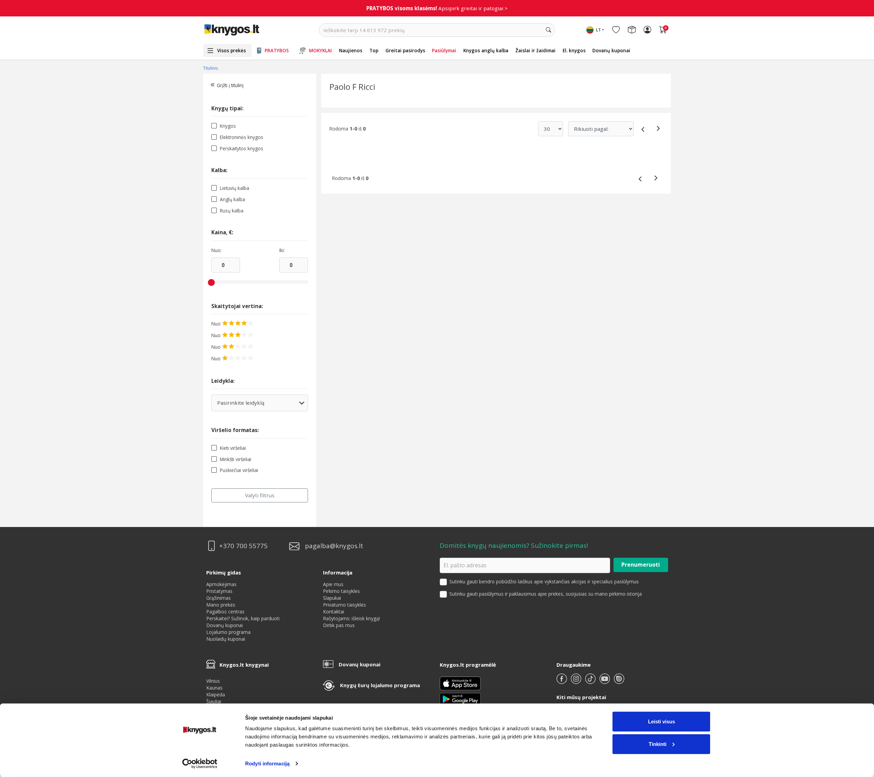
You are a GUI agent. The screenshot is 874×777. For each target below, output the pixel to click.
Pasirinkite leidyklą (259, 405)
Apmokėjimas (221, 584)
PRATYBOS (277, 50)
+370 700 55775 (243, 546)
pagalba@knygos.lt (334, 546)
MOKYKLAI (320, 50)
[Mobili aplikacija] (460, 698)
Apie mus (333, 584)
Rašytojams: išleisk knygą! (351, 618)
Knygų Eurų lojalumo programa (380, 685)
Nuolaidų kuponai (225, 639)
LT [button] (598, 30)
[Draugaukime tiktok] (591, 681)
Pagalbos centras (225, 611)
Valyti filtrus (259, 495)
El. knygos (574, 50)
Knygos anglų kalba (485, 50)
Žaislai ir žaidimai (535, 50)
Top (373, 50)
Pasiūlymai (444, 50)
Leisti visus (661, 721)
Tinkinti (657, 744)
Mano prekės (220, 604)
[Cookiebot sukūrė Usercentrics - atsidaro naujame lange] (200, 764)
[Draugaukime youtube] (605, 681)
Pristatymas (219, 591)
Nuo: (216, 250)
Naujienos (350, 50)
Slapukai (332, 598)
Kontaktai (333, 611)
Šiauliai (213, 701)
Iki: (282, 250)
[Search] (548, 30)
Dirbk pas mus (339, 625)
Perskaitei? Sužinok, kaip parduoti (243, 618)
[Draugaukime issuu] (619, 681)
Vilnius (213, 681)
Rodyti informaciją (267, 763)
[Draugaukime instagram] (576, 681)
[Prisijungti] (647, 30)
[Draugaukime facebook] (562, 681)
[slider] (211, 282)
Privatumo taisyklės (344, 604)
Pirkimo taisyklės (341, 591)
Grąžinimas (218, 598)
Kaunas (214, 687)
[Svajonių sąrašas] (616, 30)
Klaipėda (215, 694)
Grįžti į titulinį (230, 85)
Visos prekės (231, 50)
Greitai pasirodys (405, 50)
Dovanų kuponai (611, 50)
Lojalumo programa (228, 632)
